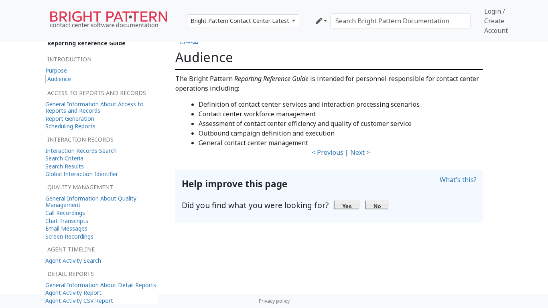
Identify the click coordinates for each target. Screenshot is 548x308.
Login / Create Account (496, 21)
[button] (347, 204)
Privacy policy (274, 301)
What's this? (458, 179)
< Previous (327, 152)
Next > (360, 152)
